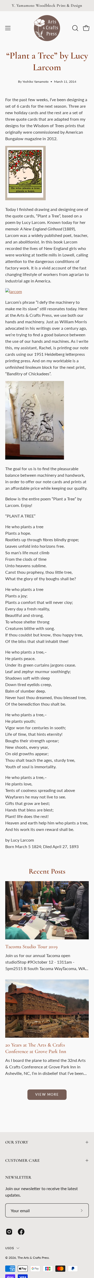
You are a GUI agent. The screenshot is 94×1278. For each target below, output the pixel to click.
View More (47, 1094)
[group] (47, 5)
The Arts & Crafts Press (33, 1258)
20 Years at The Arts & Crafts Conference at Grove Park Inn (35, 1048)
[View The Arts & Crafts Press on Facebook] (21, 1232)
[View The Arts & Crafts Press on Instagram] (9, 1232)
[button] (74, 28)
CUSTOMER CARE (22, 1160)
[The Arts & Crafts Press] (47, 28)
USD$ (9, 1248)
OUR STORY (16, 1142)
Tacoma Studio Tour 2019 (31, 947)
